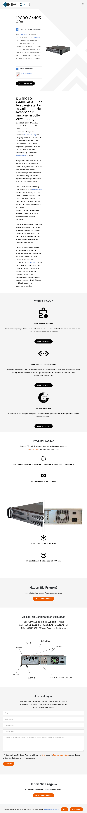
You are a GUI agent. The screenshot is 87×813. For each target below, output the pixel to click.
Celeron (35, 449)
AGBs (43, 755)
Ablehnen (76, 809)
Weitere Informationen (51, 809)
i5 (29, 449)
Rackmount (24, 34)
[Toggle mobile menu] (83, 4)
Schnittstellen (37, 190)
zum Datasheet (26, 74)
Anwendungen (21, 155)
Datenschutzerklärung (61, 755)
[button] (29, 29)
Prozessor (36, 37)
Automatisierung (30, 135)
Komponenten (31, 262)
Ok (64, 809)
